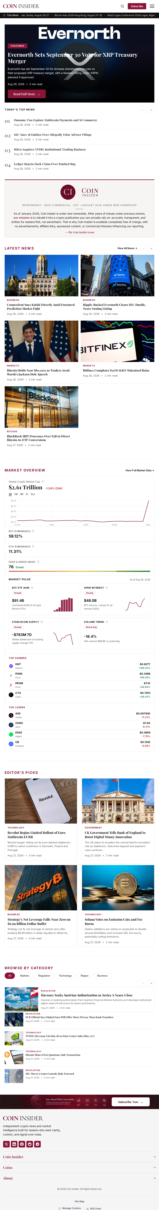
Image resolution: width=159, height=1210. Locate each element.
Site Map (79, 1201)
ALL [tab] (33, 494)
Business (102, 975)
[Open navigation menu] (152, 6)
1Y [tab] (27, 494)
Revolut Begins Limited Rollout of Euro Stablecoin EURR (36, 834)
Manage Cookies (71, 1208)
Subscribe (137, 6)
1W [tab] (16, 494)
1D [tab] (10, 494)
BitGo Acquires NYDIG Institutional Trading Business (50, 149)
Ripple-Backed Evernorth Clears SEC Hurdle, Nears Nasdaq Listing (114, 307)
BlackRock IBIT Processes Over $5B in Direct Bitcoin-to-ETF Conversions (38, 438)
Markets (24, 975)
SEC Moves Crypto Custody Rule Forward (50, 1073)
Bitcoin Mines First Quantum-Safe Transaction (53, 1054)
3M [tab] (21, 494)
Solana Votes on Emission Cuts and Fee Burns (113, 921)
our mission (22, 217)
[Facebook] (22, 1144)
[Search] (122, 6)
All (9, 975)
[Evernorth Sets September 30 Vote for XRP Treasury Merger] (79, 63)
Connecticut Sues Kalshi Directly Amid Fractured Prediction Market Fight (41, 307)
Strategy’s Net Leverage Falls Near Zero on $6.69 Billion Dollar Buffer (39, 921)
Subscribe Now (130, 1102)
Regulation (44, 975)
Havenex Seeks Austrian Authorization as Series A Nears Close (86, 995)
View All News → (127, 248)
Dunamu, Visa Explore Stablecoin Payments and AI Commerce (55, 120)
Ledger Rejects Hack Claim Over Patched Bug (44, 164)
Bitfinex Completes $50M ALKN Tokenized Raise (116, 370)
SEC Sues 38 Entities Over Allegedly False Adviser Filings (53, 135)
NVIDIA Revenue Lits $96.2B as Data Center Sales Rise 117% (60, 1036)
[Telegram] (37, 1144)
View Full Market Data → (139, 470)
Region (84, 975)
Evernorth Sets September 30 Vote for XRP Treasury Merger (72, 57)
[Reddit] (29, 1144)
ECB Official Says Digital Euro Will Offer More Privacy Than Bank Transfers (69, 1017)
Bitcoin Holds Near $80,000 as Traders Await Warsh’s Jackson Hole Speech (38, 372)
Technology (65, 975)
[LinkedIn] (14, 1144)
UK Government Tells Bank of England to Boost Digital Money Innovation (115, 834)
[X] (6, 1144)
